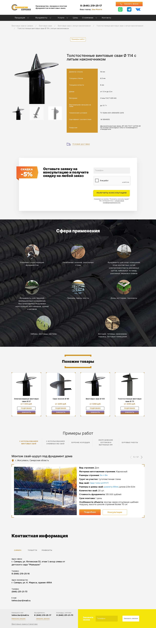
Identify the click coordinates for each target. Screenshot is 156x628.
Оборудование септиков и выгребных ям (105, 442)
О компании (87, 18)
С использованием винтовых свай (28, 442)
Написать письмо (18, 618)
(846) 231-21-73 (19, 592)
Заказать (26, 412)
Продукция (20, 18)
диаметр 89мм (111, 487)
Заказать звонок (43, 618)
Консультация (115, 512)
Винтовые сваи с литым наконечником (74, 26)
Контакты (106, 18)
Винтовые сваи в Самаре (22, 26)
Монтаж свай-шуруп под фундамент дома (42, 456)
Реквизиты (47, 550)
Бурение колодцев (80, 442)
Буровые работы (130, 442)
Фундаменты (41, 18)
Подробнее (26, 408)
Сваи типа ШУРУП (99, 483)
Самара (17, 550)
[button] (141, 457)
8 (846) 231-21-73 (64, 615)
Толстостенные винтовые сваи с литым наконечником (120, 26)
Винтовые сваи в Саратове (25, 624)
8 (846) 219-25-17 (91, 6)
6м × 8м (103, 475)
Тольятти (32, 550)
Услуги (61, 18)
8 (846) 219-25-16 (21, 574)
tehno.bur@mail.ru (21, 601)
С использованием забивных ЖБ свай (55, 442)
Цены (75, 18)
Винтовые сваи (45, 26)
